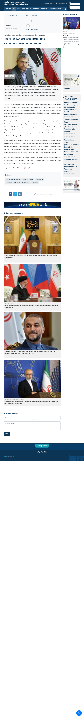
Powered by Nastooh (9, 457)
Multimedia (44, 8)
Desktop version (42, 446)
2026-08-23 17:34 (70, 173)
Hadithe (67, 89)
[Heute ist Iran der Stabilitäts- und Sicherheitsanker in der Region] (32, 66)
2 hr (66, 47)
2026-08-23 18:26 (70, 156)
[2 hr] (71, 23)
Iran (14, 8)
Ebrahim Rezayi (28, 179)
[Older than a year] (32, 235)
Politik (11, 19)
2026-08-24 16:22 (70, 133)
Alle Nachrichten (55, 8)
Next (78, 44)
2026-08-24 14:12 (70, 137)
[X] (42, 452)
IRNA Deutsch (21, 3)
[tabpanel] (71, 83)
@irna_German (29, 168)
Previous (65, 44)
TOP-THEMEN (71, 14)
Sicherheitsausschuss (13, 179)
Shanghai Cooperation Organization (17, 182)
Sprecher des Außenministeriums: (14, 399)
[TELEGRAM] (38, 452)
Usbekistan (39, 179)
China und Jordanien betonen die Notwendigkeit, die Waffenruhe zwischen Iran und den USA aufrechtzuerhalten (71, 107)
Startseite (8, 8)
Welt (18, 8)
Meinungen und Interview (30, 8)
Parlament (35, 182)
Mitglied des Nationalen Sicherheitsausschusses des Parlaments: (24, 35)
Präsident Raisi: (9, 303)
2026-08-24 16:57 (70, 116)
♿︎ (79, 713)
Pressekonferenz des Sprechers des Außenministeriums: (69, 31)
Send (6, 434)
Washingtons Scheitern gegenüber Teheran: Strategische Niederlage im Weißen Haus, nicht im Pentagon (71, 147)
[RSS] (45, 452)
